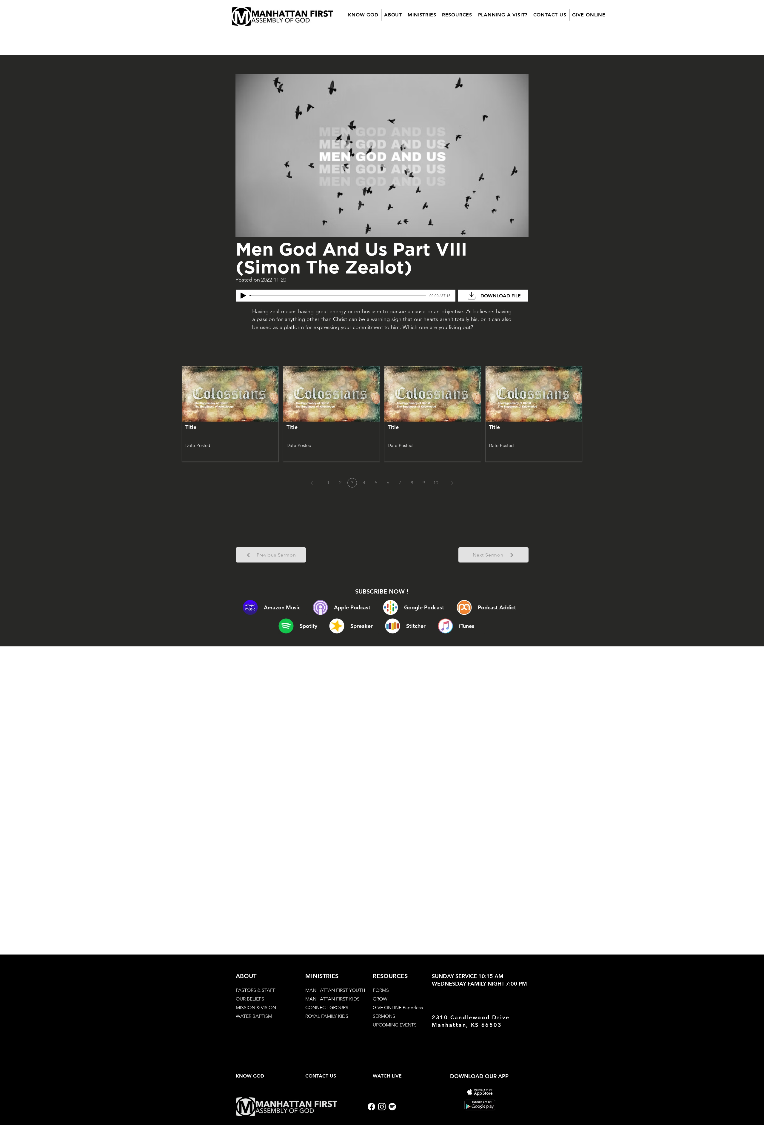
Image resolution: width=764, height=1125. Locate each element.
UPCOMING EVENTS (395, 1025)
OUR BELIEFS (250, 999)
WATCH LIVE (387, 1076)
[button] (393, 15)
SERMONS (384, 1016)
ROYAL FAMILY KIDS (326, 1016)
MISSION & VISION (256, 1007)
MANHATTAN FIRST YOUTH (335, 990)
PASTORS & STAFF (255, 990)
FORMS (381, 990)
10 (435, 482)
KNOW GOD (250, 1076)
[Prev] (312, 483)
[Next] (452, 483)
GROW (380, 999)
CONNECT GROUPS (326, 1007)
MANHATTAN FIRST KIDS (332, 999)
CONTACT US (320, 1076)
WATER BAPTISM (254, 1016)
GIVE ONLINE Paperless (398, 1007)
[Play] (243, 296)
